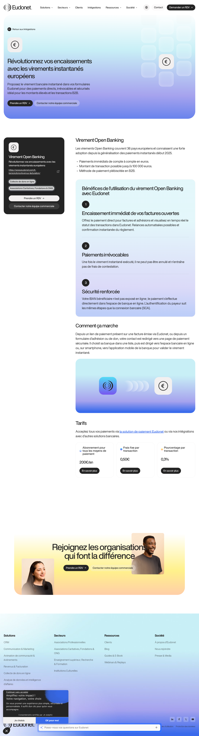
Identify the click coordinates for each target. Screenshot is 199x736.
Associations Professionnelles (69, 642)
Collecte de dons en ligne (22, 181)
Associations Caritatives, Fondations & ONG (31, 188)
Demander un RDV (179, 7)
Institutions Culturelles (65, 671)
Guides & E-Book (113, 656)
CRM (6, 642)
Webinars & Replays (115, 662)
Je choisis (19, 720)
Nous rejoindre (162, 649)
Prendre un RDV (18, 103)
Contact (158, 7)
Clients (108, 642)
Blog (106, 649)
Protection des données (185, 726)
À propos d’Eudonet (165, 642)
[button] (6, 730)
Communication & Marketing (19, 649)
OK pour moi (52, 720)
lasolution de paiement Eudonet (142, 431)
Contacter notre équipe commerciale (57, 103)
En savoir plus (89, 470)
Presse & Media (163, 656)
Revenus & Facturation (16, 666)
